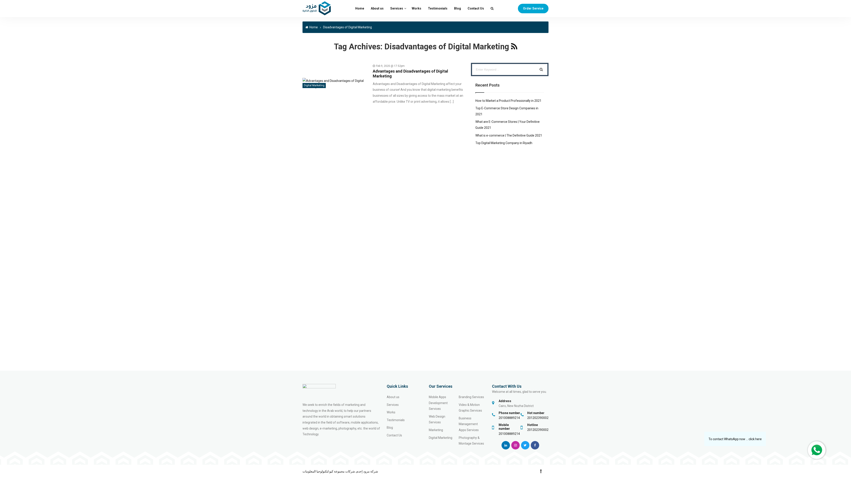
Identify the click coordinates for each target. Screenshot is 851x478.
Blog (457, 8)
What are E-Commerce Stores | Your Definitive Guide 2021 (507, 124)
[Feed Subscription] (514, 46)
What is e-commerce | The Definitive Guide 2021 (508, 135)
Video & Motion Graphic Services (470, 407)
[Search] (541, 69)
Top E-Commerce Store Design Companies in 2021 (506, 111)
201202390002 (537, 418)
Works (416, 8)
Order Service (533, 8)
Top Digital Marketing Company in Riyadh (503, 143)
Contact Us (476, 8)
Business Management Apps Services (469, 424)
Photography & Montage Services (471, 440)
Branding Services (471, 397)
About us (377, 8)
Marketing (436, 430)
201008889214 (509, 418)
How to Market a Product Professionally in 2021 (508, 100)
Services (396, 8)
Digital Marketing (314, 85)
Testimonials (437, 8)
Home (359, 8)
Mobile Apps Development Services (438, 403)
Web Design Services (437, 419)
